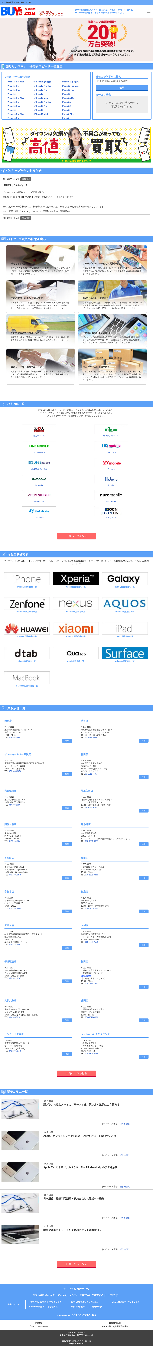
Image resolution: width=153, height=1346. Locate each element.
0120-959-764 (14, 841)
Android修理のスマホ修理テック (44, 1307)
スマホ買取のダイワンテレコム (84, 1302)
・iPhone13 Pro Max (41, 86)
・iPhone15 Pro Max (14, 98)
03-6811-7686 (91, 774)
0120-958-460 (14, 737)
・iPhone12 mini (40, 114)
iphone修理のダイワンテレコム (125, 1302)
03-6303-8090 (14, 805)
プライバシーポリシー (38, 1326)
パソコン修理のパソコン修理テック (86, 1307)
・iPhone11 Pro (67, 90)
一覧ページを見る (76, 536)
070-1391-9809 (15, 908)
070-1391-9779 (15, 1051)
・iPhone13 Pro (39, 90)
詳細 (67, 740)
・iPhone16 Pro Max (14, 82)
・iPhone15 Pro (12, 102)
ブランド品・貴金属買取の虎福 (114, 1326)
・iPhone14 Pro (12, 118)
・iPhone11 (65, 94)
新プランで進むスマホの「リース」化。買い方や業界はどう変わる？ (82, 1104)
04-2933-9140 (91, 807)
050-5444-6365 (15, 978)
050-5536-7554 (91, 942)
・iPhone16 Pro (12, 86)
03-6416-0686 (91, 737)
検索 (121, 87)
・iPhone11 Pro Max (69, 86)
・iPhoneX (65, 110)
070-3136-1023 (91, 908)
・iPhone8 (64, 118)
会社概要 (38, 1323)
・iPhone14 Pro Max (14, 114)
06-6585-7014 (14, 1017)
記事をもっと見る (76, 1263)
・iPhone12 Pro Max (41, 102)
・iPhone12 (37, 110)
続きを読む (125, 1124)
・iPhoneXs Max (67, 98)
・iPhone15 (10, 110)
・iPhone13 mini (40, 98)
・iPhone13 (37, 94)
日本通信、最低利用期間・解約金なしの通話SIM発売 (73, 1198)
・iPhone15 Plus (12, 106)
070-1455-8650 (15, 771)
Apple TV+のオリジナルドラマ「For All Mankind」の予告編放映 (80, 1167)
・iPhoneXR (65, 106)
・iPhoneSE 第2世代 (69, 82)
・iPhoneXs (65, 102)
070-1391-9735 (91, 1054)
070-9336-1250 (91, 984)
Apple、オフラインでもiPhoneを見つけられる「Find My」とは (79, 1136)
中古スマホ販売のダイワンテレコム (46, 1302)
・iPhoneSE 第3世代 (41, 82)
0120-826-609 (14, 945)
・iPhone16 (10, 94)
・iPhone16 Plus (12, 90)
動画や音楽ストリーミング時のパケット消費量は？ (72, 1230)
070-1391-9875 (15, 875)
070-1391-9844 (91, 875)
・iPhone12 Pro (39, 106)
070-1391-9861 (91, 1017)
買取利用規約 (115, 1323)
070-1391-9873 (91, 841)
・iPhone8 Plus (67, 114)
